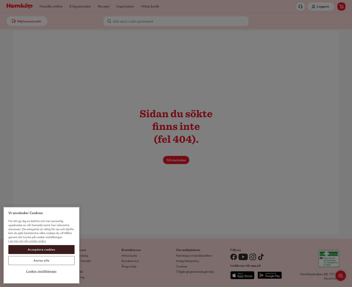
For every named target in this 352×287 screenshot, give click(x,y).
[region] (41, 245)
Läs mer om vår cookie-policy (27, 241)
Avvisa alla (41, 260)
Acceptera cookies (41, 249)
